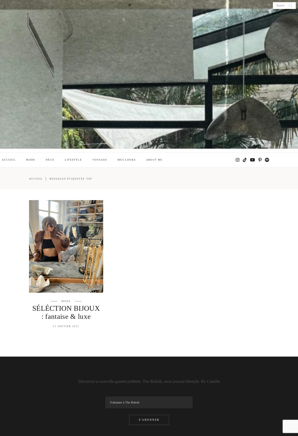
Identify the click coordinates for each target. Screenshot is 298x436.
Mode (66, 301)
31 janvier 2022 (66, 326)
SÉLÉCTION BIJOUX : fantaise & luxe (66, 312)
